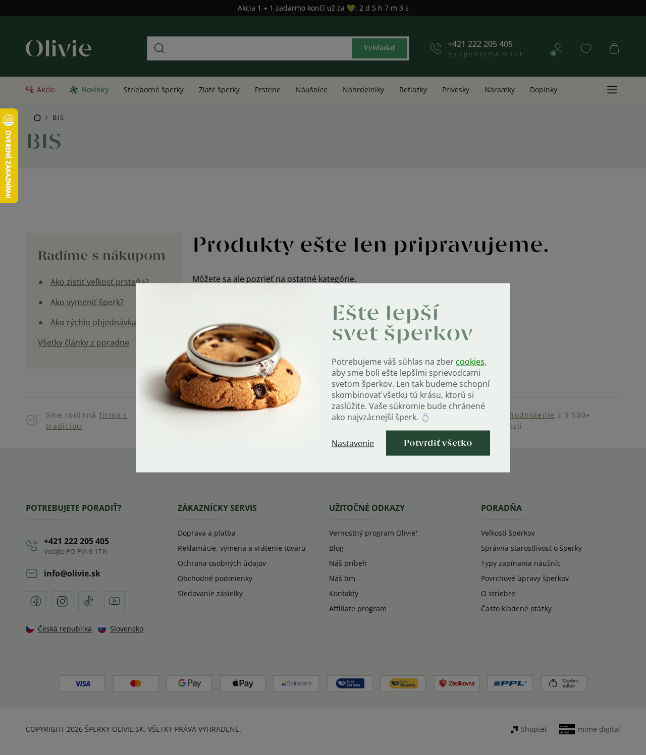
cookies (470, 361)
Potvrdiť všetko (438, 443)
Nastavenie (353, 442)
